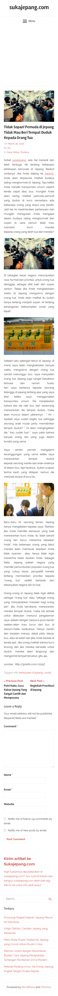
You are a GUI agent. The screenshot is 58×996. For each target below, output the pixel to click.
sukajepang (19, 160)
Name (8, 774)
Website (9, 804)
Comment (11, 726)
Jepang (49, 173)
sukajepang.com (29, 7)
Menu (32, 21)
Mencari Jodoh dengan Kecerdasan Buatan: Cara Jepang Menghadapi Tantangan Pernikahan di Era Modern (25, 955)
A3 (8, 147)
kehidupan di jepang (31, 672)
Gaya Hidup (13, 152)
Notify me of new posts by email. (27, 830)
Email (8, 789)
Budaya (25, 152)
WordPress (28, 987)
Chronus (46, 987)
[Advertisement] (29, 56)
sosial (47, 672)
